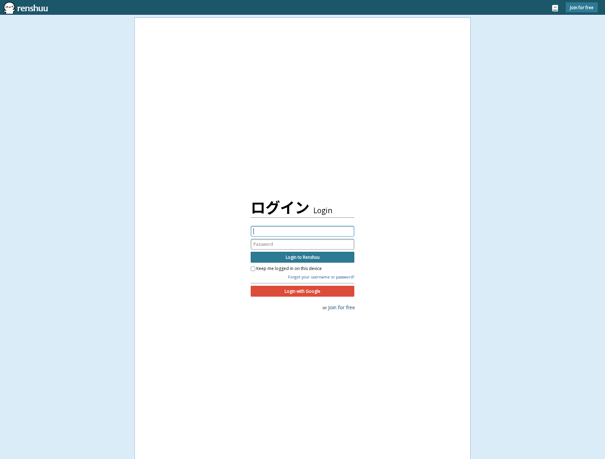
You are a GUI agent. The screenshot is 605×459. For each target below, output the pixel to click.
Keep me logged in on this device (288, 268)
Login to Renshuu (303, 257)
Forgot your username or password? (321, 276)
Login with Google (302, 291)
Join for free (581, 7)
